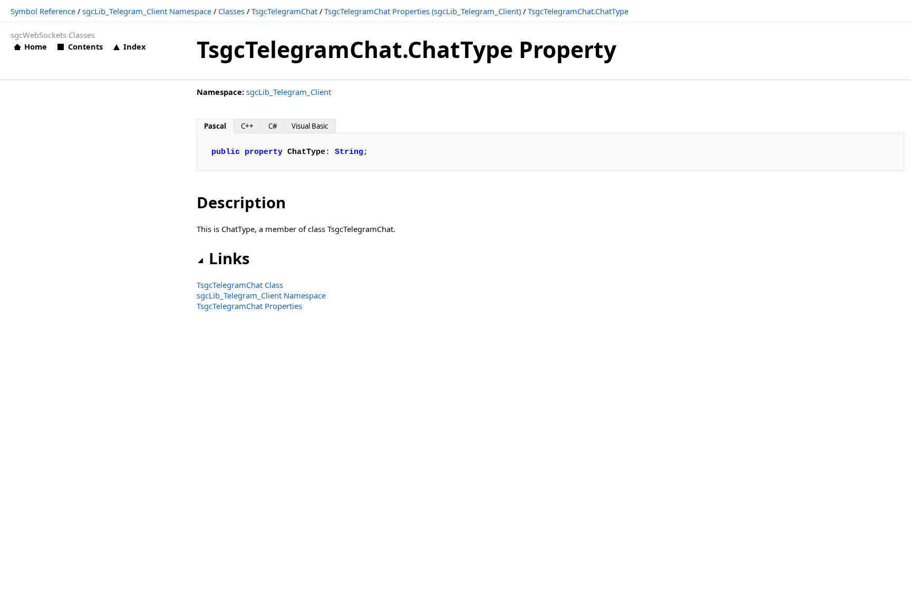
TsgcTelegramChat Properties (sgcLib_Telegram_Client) (422, 11)
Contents (85, 46)
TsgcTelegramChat (284, 11)
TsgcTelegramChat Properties (249, 306)
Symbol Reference (43, 11)
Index (134, 46)
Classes (231, 11)
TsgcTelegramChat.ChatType (578, 11)
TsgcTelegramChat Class (240, 284)
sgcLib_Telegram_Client (288, 91)
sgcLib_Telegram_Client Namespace (146, 11)
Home (35, 46)
